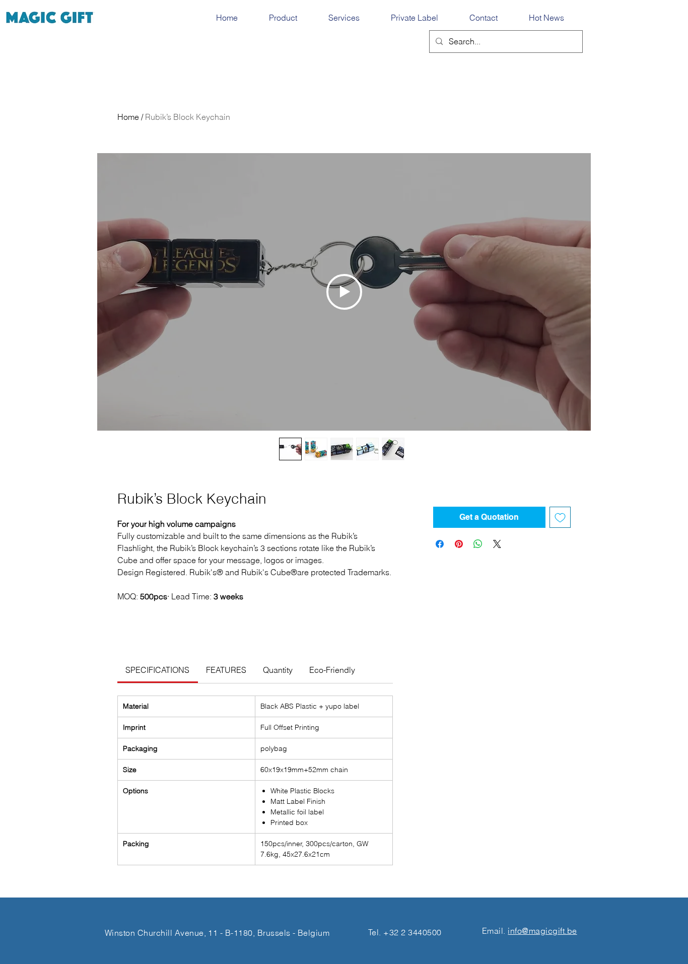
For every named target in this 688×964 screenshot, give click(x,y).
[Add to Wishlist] (560, 517)
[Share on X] (497, 544)
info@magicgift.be (542, 931)
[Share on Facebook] (440, 544)
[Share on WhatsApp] (478, 544)
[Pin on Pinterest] (459, 544)
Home (128, 117)
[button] (291, 17)
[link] (157, 670)
